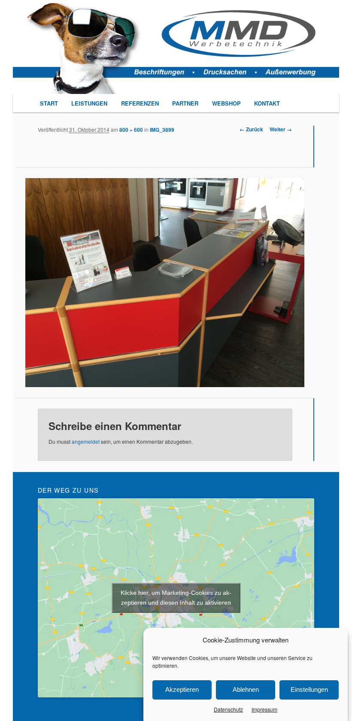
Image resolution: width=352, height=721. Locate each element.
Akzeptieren (182, 689)
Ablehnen (246, 689)
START (49, 103)
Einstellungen (309, 689)
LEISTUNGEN (89, 103)
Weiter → (281, 129)
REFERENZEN (140, 103)
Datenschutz (228, 709)
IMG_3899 (162, 129)
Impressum (264, 709)
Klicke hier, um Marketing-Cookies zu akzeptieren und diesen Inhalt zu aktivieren (176, 597)
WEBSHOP (226, 103)
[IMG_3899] (164, 282)
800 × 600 (131, 129)
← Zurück (251, 129)
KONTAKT (267, 103)
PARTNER (185, 103)
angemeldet (86, 441)
